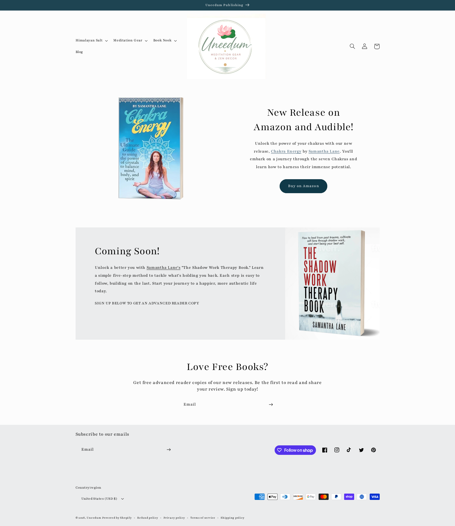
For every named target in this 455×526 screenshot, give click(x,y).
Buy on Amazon (303, 185)
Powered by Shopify (117, 518)
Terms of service (202, 518)
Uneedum (94, 518)
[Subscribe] (271, 404)
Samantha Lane (324, 151)
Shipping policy (232, 518)
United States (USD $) (99, 498)
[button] (91, 40)
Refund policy (147, 518)
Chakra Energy (286, 151)
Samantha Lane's (163, 267)
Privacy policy (174, 518)
